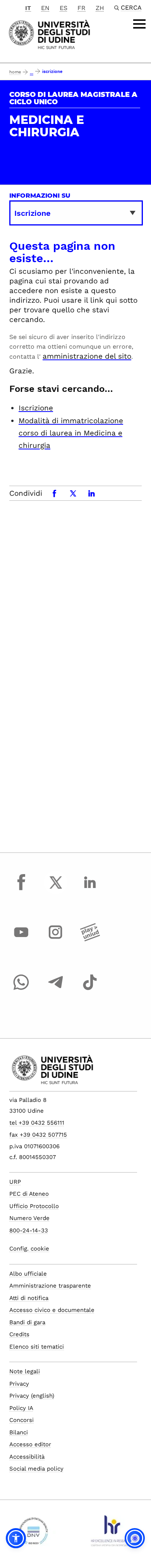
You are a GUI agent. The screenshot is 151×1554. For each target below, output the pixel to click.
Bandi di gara (27, 1322)
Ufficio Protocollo (34, 1206)
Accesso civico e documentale (51, 1310)
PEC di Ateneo (29, 1193)
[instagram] (56, 939)
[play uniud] (90, 939)
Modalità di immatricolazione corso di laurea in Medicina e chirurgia (71, 433)
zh (100, 8)
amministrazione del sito (87, 356)
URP (15, 1181)
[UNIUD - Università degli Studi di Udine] (49, 33)
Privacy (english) (31, 1395)
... (31, 72)
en (45, 8)
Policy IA (21, 1408)
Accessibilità (27, 1456)
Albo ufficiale (28, 1273)
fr (81, 8)
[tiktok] (90, 989)
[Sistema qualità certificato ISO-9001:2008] (33, 1533)
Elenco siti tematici (36, 1346)
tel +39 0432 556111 (36, 1122)
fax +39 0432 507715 (38, 1134)
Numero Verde (29, 1218)
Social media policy (36, 1468)
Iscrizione (36, 407)
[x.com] (56, 889)
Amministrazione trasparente (50, 1285)
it (28, 8)
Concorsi (21, 1420)
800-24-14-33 (28, 1230)
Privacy (19, 1383)
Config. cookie (29, 1248)
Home (15, 72)
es (63, 8)
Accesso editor (30, 1444)
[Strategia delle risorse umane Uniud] (111, 1533)
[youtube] (21, 939)
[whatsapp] (21, 989)
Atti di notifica (28, 1298)
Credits (19, 1334)
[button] (16, 1538)
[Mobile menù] (139, 24)
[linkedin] (90, 889)
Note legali (24, 1371)
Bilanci (18, 1432)
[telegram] (56, 989)
